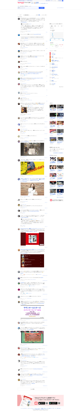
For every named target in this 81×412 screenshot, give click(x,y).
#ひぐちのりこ (37, 73)
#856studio (33, 383)
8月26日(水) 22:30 (45, 294)
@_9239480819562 (27, 94)
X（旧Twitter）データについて (44, 409)
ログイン (32, 3)
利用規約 (42, 408)
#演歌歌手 (22, 178)
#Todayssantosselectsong (24, 228)
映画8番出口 (60, 0)
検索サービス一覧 (51, 408)
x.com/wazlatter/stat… (24, 22)
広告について (46, 408)
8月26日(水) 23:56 (45, 275)
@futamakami (29, 63)
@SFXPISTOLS (31, 175)
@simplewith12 (30, 293)
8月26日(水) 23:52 (45, 280)
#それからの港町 (36, 180)
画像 (21, 6)
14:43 (46, 48)
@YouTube (35, 231)
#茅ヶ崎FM (22, 282)
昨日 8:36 (46, 197)
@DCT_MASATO (34, 219)
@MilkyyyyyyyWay (25, 47)
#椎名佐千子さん (27, 178)
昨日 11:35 (46, 157)
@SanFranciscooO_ (25, 120)
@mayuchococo (27, 137)
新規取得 (37, 2)
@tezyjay (26, 68)
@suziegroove (24, 83)
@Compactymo (25, 365)
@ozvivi (26, 58)
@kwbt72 (24, 212)
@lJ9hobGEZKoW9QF (27, 196)
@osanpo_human (25, 201)
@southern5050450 (25, 347)
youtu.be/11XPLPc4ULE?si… (34, 179)
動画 (23, 6)
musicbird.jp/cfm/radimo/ (31, 72)
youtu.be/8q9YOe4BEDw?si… (29, 231)
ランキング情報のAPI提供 (36, 409)
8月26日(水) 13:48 (45, 358)
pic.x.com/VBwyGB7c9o (25, 160)
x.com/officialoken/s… (41, 104)
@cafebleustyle (25, 360)
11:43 (46, 69)
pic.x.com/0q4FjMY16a (25, 141)
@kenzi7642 (29, 114)
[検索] (62, 0)
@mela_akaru (36, 357)
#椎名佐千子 (32, 180)
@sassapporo (25, 344)
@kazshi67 (24, 132)
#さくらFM (27, 73)
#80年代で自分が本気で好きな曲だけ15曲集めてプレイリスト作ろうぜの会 (32, 249)
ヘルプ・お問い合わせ (57, 408)
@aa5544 (28, 80)
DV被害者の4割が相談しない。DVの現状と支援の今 (25, 0)
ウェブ (19, 6)
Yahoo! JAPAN (48, 0)
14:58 (46, 32)
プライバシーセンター (37, 408)
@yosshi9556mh (39, 274)
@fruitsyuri (24, 246)
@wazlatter (29, 31)
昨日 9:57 (46, 176)
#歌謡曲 (23, 179)
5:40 (46, 95)
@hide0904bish (25, 156)
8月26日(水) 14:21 (45, 325)
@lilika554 (24, 324)
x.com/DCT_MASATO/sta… (25, 217)
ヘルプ (51, 0)
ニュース (30, 6)
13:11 (46, 64)
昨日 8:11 (46, 202)
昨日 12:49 (46, 121)
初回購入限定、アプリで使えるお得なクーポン (41, 3)
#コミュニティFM (31, 73)
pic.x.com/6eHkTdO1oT (24, 253)
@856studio (24, 379)
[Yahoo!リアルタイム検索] (24, 2)
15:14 (46, 41)
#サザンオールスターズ (25, 180)
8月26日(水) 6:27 (45, 385)
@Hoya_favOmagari (33, 279)
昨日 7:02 (46, 247)
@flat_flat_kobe (29, 298)
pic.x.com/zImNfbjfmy (30, 329)
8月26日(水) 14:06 (45, 345)
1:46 (46, 115)
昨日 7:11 (46, 226)
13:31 (46, 59)
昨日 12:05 (46, 133)
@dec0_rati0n (24, 204)
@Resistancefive (26, 40)
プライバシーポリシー (31, 408)
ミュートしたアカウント (60, 7)
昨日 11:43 (46, 138)
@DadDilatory (30, 376)
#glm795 (22, 273)
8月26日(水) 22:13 (45, 299)
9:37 (46, 81)
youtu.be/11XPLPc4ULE (37, 34)
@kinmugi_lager (29, 384)
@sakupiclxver (24, 97)
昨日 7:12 (46, 213)
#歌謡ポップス (27, 179)
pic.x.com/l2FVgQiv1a (24, 181)
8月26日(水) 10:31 (45, 377)
